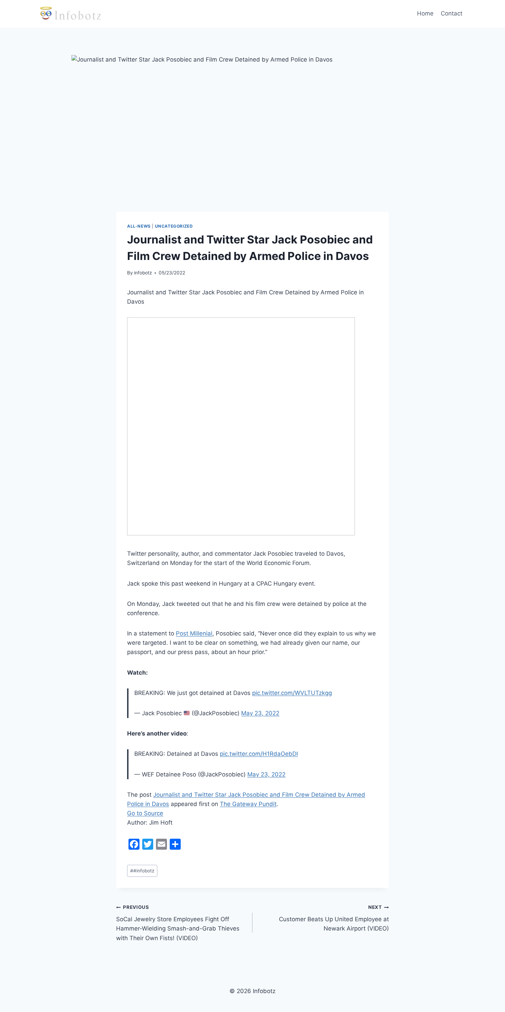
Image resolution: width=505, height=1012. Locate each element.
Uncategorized (174, 226)
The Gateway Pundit (248, 804)
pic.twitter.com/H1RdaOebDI (259, 753)
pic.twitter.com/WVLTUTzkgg (292, 692)
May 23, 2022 (260, 713)
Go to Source (145, 813)
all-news (139, 226)
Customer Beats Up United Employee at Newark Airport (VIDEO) (334, 918)
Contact (451, 13)
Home (425, 13)
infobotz (143, 272)
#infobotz (142, 870)
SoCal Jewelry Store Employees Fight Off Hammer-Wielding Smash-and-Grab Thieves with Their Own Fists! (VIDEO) (177, 922)
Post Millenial (194, 633)
